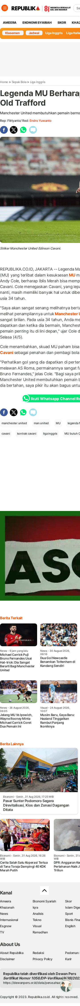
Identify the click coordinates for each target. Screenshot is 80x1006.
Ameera (5, 901)
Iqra (35, 907)
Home (4, 82)
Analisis (38, 913)
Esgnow (6, 926)
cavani (6, 433)
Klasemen (12, 33)
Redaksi (38, 953)
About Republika (12, 953)
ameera (9, 22)
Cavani (7, 352)
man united (41, 423)
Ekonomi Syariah (37, 22)
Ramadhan (40, 932)
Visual (37, 926)
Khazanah (7, 907)
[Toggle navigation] (4, 8)
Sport (69, 913)
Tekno (37, 920)
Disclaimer (7, 959)
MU (72, 275)
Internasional (9, 920)
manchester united (14, 423)
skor (62, 22)
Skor (68, 901)
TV (2, 932)
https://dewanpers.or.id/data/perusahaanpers (36, 983)
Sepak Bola (19, 82)
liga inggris (50, 433)
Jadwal (34, 33)
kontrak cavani (26, 433)
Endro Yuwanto (40, 120)
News (4, 913)
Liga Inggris (54, 33)
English (70, 926)
